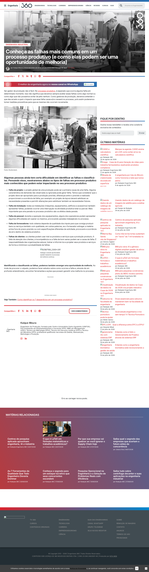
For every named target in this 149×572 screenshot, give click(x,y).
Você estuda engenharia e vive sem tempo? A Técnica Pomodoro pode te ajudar (122, 314)
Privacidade (122, 538)
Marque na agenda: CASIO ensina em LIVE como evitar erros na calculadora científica (129, 152)
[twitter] (23, 76)
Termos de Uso (123, 534)
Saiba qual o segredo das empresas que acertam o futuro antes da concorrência (126, 443)
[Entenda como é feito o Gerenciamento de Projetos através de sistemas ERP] (106, 335)
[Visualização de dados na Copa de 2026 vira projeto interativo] (106, 290)
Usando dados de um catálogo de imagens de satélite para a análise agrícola (129, 203)
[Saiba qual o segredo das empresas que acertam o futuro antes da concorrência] (127, 428)
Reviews (97, 5)
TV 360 (33, 520)
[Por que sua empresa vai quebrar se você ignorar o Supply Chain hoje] (92, 428)
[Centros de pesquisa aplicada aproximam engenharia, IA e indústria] (106, 225)
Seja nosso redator (97, 531)
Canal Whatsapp (95, 523)
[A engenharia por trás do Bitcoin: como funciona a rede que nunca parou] (106, 186)
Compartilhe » (9, 76)
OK (137, 568)
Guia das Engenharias (98, 520)
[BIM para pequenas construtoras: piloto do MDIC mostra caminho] (106, 276)
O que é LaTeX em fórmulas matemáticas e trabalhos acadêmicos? (127, 261)
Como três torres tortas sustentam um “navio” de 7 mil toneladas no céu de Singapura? (122, 236)
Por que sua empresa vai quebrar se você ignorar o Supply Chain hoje (91, 441)
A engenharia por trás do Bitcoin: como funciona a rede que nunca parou (129, 178)
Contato (121, 527)
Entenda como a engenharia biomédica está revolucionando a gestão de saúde (122, 348)
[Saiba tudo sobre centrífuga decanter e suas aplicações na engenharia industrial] (127, 461)
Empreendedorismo (75, 5)
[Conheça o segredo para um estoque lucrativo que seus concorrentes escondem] (57, 461)
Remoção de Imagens (126, 523)
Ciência (88, 5)
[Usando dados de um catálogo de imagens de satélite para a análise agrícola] (106, 208)
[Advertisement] (50, 286)
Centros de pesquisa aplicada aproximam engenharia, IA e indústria (128, 223)
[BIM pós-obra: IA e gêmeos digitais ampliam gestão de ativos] (106, 250)
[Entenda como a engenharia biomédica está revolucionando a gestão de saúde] (106, 346)
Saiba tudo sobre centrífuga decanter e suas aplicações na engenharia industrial (127, 475)
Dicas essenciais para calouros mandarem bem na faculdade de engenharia (129, 302)
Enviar (141, 133)
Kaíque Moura (28, 322)
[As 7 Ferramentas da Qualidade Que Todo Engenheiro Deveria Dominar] (22, 461)
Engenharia (64, 520)
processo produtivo (46, 91)
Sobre (119, 520)
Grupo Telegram (95, 527)
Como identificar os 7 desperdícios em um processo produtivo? (45, 299)
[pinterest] (40, 76)
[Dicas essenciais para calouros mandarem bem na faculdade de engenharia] (106, 301)
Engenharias (40, 5)
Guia (112, 5)
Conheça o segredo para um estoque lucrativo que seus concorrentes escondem (56, 475)
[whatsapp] (27, 76)
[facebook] (18, 76)
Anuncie (120, 531)
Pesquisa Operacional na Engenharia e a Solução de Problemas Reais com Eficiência (92, 475)
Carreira (62, 5)
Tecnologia (51, 5)
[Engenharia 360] (20, 5)
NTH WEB (113, 556)
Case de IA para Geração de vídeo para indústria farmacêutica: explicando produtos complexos (122, 165)
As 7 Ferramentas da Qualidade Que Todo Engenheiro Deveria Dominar (18, 475)
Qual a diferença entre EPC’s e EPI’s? (128, 324)
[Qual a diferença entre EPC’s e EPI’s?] (105, 324)
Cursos (105, 5)
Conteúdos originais (39, 527)
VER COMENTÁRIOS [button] (79, 311)
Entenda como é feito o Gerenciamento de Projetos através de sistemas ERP (127, 335)
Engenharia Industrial (17, 44)
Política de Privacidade (78, 568)
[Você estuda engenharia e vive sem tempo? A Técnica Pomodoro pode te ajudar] (106, 313)
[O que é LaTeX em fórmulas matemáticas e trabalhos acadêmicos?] (106, 262)
